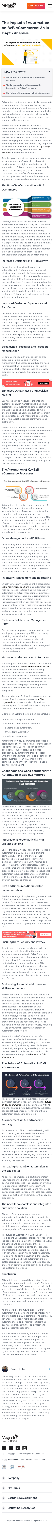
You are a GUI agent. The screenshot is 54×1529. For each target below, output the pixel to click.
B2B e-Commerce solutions (15, 587)
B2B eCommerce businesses (35, 667)
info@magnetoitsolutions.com (31, 1454)
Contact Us (36, 6)
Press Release (26, 1460)
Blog (3, 1460)
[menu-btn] (50, 5)
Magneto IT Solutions (15, 1521)
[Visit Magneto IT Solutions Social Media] (4, 1448)
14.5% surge (44, 147)
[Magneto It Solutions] (9, 5)
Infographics (13, 1460)
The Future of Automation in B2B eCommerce (28, 93)
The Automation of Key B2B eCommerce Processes (25, 79)
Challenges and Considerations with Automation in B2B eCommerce (23, 86)
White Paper (39, 1460)
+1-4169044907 (8, 1454)
